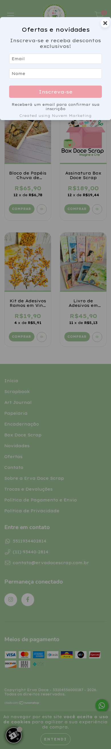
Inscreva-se (56, 92)
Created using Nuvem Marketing (55, 115)
